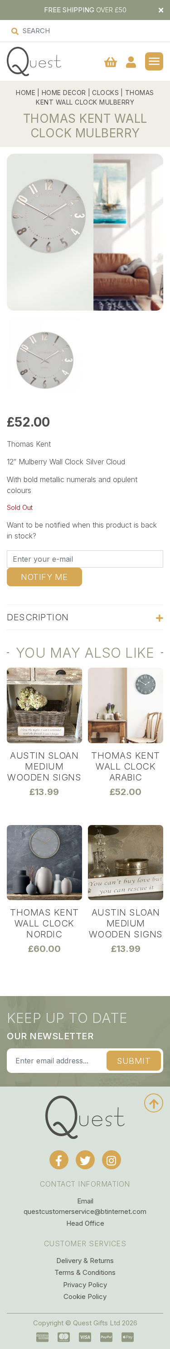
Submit (134, 1061)
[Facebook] (58, 1159)
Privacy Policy (85, 1284)
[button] (154, 61)
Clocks (105, 92)
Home (25, 92)
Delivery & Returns (85, 1260)
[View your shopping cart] (110, 61)
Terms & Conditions (85, 1272)
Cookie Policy (85, 1296)
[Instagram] (111, 1159)
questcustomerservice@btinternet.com (85, 1211)
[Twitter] (85, 1159)
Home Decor (64, 92)
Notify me (44, 577)
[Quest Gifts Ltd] (85, 1116)
